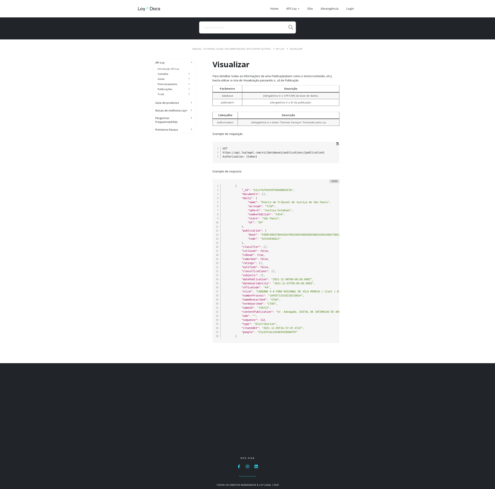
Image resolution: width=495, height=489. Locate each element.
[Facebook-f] (239, 466)
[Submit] (291, 27)
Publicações (165, 89)
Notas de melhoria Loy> (171, 110)
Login (350, 8)
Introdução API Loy (168, 69)
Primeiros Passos (166, 129)
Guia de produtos (167, 103)
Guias (161, 79)
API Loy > (293, 8)
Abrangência (330, 8)
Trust (161, 94)
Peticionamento (167, 84)
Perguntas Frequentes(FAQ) (166, 120)
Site (310, 8)
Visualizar (296, 48)
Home (274, 8)
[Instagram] (247, 466)
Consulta (163, 74)
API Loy (280, 48)
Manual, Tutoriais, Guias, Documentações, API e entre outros (231, 48)
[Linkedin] (256, 466)
